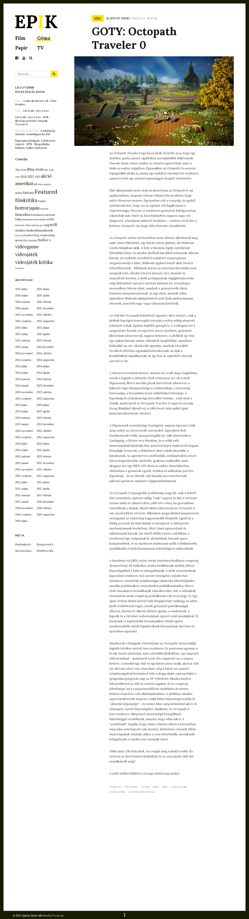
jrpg (156, 787)
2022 (37, 176)
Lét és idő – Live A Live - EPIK (32, 117)
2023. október (44, 392)
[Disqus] (154, 846)
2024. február (44, 379)
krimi (52, 215)
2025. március (22, 340)
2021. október (44, 469)
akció (46, 176)
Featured (132, 787)
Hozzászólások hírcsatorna (30, 551)
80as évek (35, 169)
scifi (53, 224)
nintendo (19, 225)
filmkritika (26, 200)
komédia (35, 215)
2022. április (43, 450)
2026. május (21, 295)
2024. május (21, 372)
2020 (23, 176)
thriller (43, 240)
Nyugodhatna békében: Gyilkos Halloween (32, 145)
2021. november (24, 469)
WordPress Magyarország (51, 551)
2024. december (45, 347)
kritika (18, 219)
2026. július (21, 289)
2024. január (22, 385)
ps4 (42, 225)
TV (40, 48)
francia (42, 201)
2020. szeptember (25, 514)
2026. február (44, 302)
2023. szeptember (25, 398)
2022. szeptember (25, 437)
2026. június (43, 289)
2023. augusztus (45, 398)
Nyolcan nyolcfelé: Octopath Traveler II (31, 122)
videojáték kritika (142, 792)
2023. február (44, 417)
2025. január (22, 347)
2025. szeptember (25, 321)
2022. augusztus (45, 437)
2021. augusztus (45, 476)
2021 (30, 176)
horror (22, 208)
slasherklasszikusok (39, 230)
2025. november (24, 314)
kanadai (44, 208)
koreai (44, 215)
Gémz (43, 38)
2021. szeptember (25, 476)
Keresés (31, 58)
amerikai (24, 183)
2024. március (22, 379)
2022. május (21, 450)
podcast (35, 225)
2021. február (44, 495)
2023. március (22, 417)
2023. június (43, 405)
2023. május (21, 411)
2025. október (44, 314)
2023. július (21, 405)
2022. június (43, 443)
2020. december (45, 501)
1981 (17, 176)
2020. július (21, 521)
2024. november (24, 353)
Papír (21, 48)
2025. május (21, 334)
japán (146, 787)
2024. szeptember (25, 360)
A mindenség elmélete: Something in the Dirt (35, 132)
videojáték (118, 792)
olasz (28, 225)
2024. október (44, 353)
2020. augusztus (45, 514)
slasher (20, 230)
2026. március (22, 302)
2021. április (43, 488)
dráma (18, 193)
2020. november (24, 508)
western (19, 268)
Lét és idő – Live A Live (36, 110)
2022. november (24, 431)
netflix (50, 219)
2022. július (21, 443)
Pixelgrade (58, 915)
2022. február (44, 456)
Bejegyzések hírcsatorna (51, 544)
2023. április (43, 411)
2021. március (22, 495)
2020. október (44, 508)
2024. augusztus (45, 360)
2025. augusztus (45, 321)
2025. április (43, 334)
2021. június (43, 482)
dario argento (44, 184)
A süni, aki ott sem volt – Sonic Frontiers (36, 102)
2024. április (43, 372)
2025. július (21, 327)
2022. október (44, 431)
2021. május (21, 488)
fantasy (116, 787)
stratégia (32, 240)
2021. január (22, 501)
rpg (165, 787)
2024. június (43, 366)
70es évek (20, 169)
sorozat (18, 235)
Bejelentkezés (23, 544)
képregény (27, 219)
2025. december (45, 308)
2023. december (45, 385)
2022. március (22, 456)
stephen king (31, 235)
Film (20, 38)
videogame (179, 787)
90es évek (48, 169)
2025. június (43, 327)
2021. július (21, 482)
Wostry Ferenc (120, 18)
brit (35, 184)
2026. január (22, 308)
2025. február (44, 340)
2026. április (43, 295)
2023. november (24, 392)
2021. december (45, 463)
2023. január (22, 424)
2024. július (21, 366)
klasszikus (22, 214)
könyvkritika (40, 219)
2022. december (45, 424)
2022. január (22, 463)
